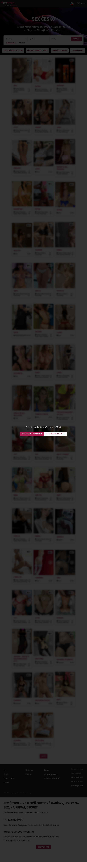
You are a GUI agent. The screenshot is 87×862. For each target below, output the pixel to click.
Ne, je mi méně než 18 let (55, 434)
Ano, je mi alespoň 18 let (32, 434)
